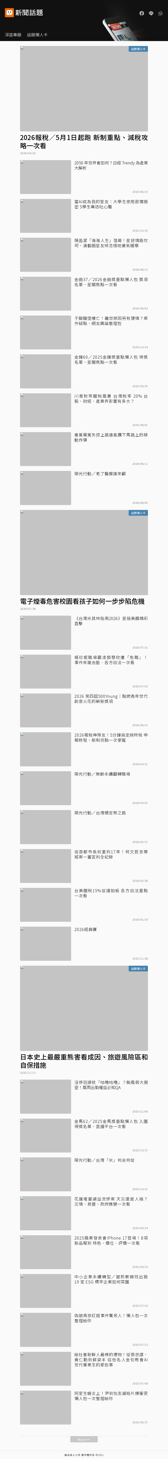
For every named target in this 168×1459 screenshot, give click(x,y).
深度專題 (13, 35)
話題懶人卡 (37, 35)
